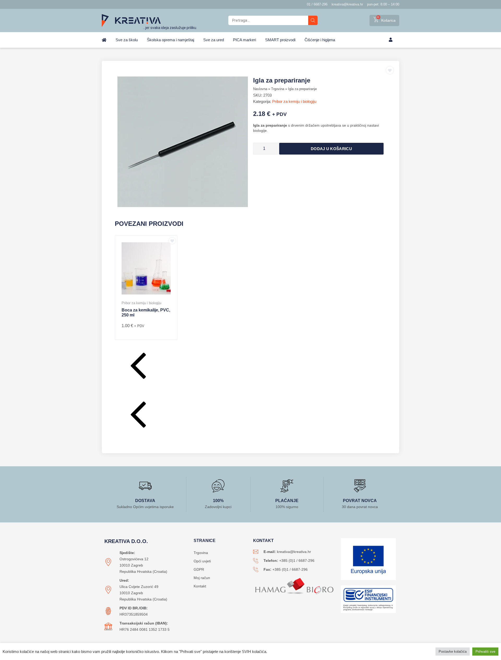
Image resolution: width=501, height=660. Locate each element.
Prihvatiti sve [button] (485, 651)
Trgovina (277, 89)
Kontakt (200, 586)
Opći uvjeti (202, 561)
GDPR (199, 569)
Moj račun (202, 578)
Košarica (388, 20)
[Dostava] (145, 485)
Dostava (145, 500)
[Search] (313, 20)
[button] (250, 367)
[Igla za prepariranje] (182, 141)
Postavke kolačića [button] (453, 651)
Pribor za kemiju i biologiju (294, 101)
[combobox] (268, 20)
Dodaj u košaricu (331, 148)
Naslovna (260, 89)
